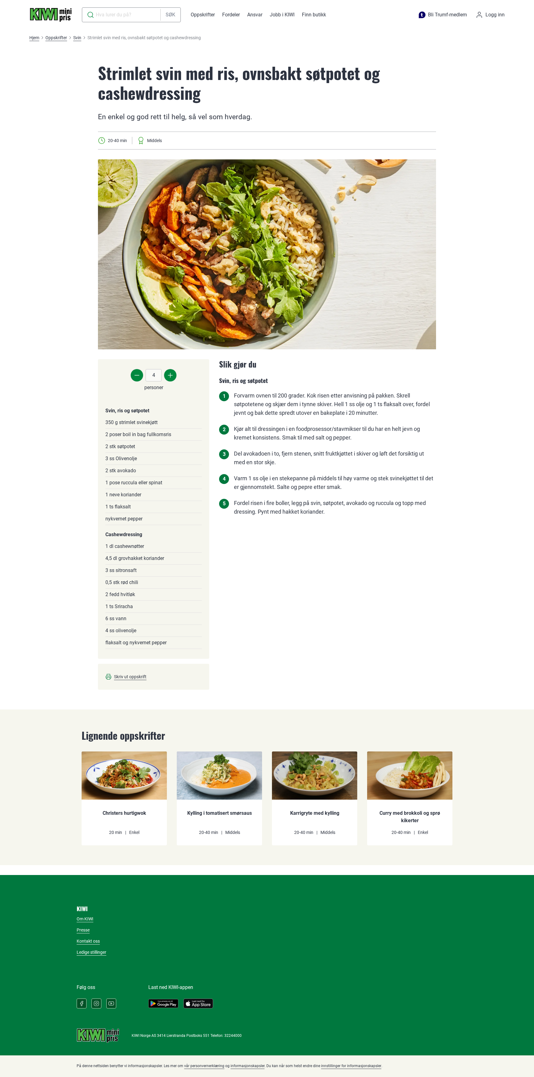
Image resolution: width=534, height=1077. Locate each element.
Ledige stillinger (91, 952)
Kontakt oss (88, 941)
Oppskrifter (203, 15)
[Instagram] (96, 1003)
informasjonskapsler (248, 1066)
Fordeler (231, 15)
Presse (83, 930)
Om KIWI (85, 918)
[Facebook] (82, 1003)
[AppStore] (198, 1003)
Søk (170, 15)
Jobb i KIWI (282, 15)
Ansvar (254, 15)
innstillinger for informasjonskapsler (351, 1066)
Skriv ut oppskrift (130, 676)
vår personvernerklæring (204, 1066)
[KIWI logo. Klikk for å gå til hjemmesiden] (50, 14)
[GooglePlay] (163, 1003)
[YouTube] (111, 1003)
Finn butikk (314, 15)
